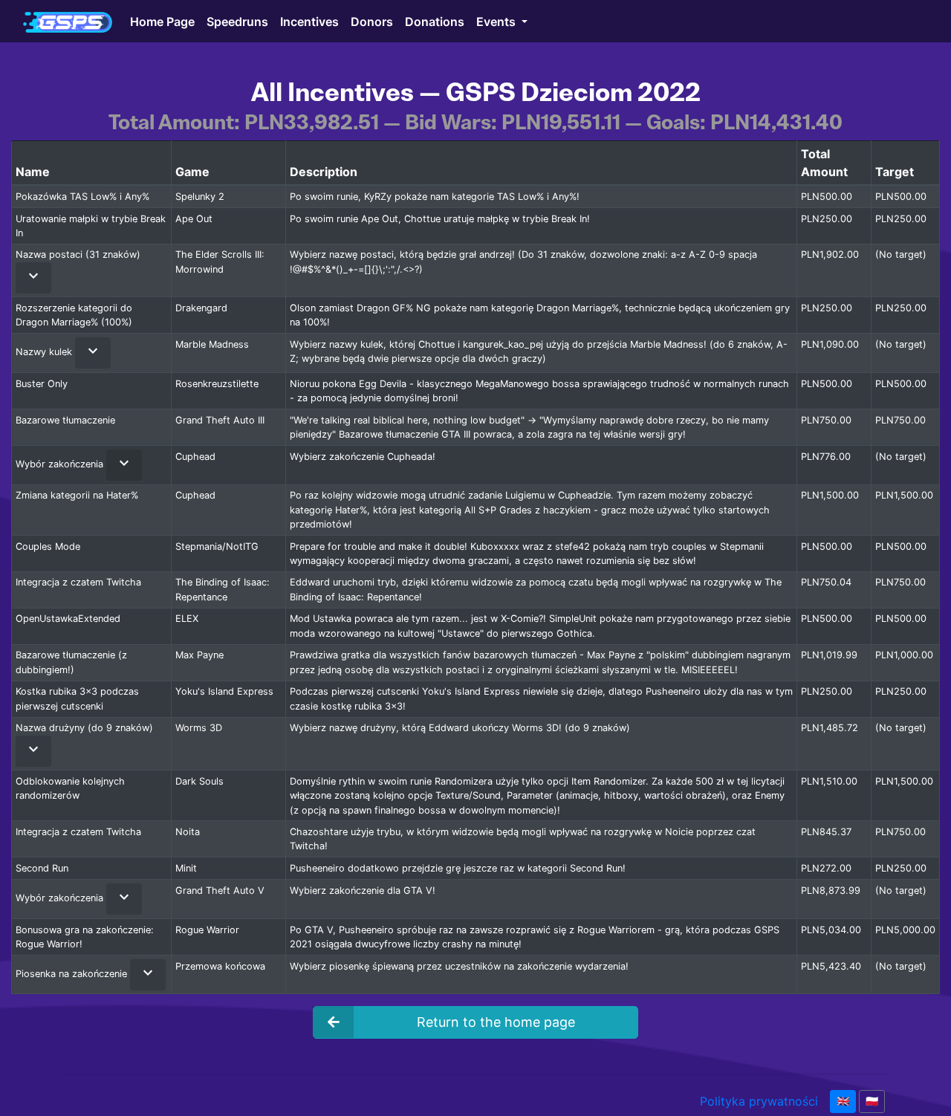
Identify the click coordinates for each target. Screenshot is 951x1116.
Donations (434, 20)
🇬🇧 (843, 1101)
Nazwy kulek (45, 352)
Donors (372, 20)
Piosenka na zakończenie (73, 973)
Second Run (42, 868)
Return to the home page (496, 1022)
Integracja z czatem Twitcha (78, 582)
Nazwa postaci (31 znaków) (78, 254)
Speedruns (237, 20)
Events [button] (497, 20)
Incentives (309, 20)
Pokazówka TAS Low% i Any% (82, 196)
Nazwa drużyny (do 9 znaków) (84, 727)
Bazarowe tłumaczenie (65, 420)
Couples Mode (48, 546)
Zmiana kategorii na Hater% (77, 495)
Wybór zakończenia (61, 464)
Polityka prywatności (759, 1101)
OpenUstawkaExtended (68, 618)
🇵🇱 (872, 1101)
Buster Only (42, 383)
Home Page (162, 20)
